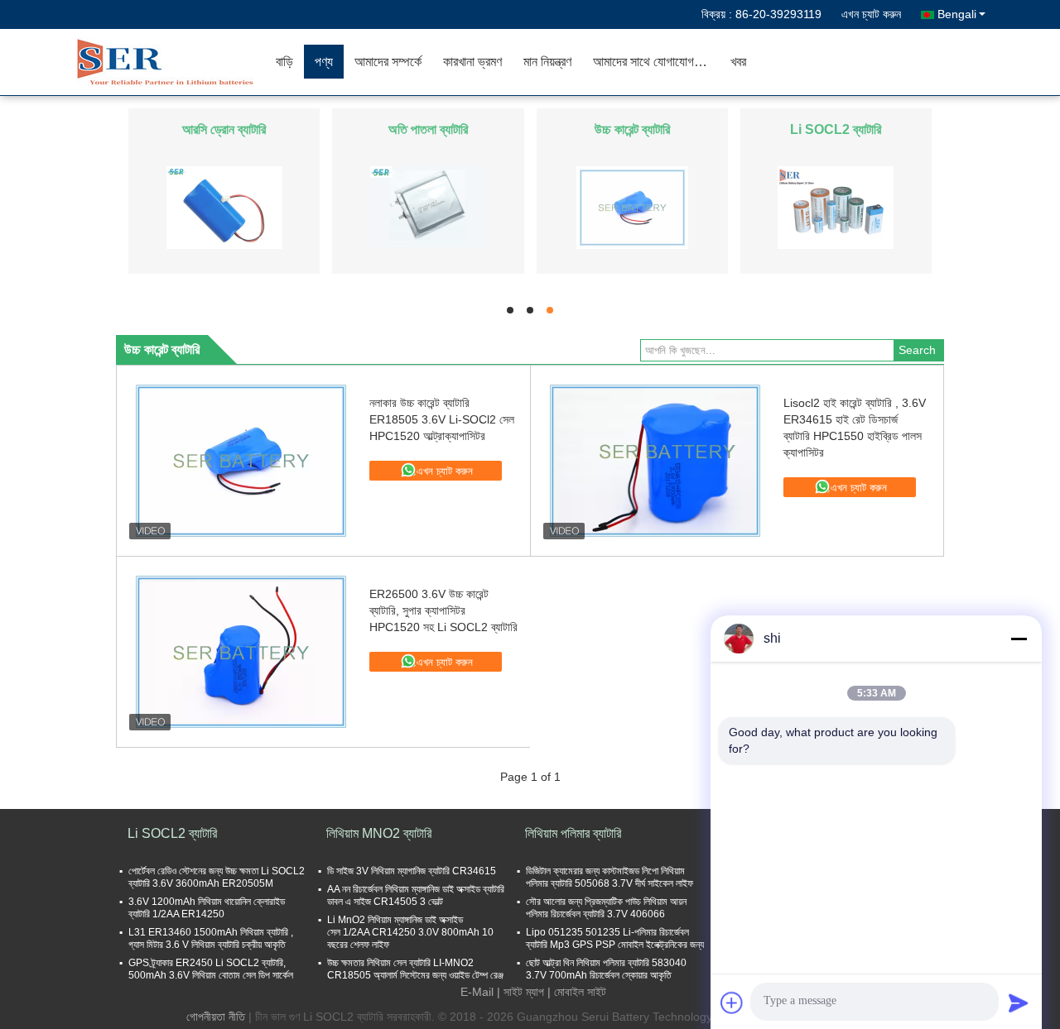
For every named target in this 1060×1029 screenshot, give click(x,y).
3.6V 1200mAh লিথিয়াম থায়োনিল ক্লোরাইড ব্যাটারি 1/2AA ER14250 (206, 908)
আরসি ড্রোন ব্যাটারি (224, 129)
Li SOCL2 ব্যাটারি (835, 129)
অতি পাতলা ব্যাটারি (428, 129)
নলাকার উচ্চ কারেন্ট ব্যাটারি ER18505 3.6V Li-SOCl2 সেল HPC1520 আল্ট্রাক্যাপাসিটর (441, 419)
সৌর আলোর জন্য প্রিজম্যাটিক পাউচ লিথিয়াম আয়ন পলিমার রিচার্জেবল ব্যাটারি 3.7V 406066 (606, 908)
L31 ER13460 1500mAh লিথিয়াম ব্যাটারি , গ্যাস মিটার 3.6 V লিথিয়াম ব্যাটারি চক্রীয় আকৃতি (210, 938)
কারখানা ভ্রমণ (472, 62)
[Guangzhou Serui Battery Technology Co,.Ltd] (170, 62)
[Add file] (732, 1002)
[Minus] (1019, 639)
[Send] (1018, 1002)
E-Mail (477, 991)
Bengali (956, 14)
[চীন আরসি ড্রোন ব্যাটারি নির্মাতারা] (224, 206)
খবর (738, 62)
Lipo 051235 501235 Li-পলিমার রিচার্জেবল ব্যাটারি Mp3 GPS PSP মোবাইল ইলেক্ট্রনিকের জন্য (615, 938)
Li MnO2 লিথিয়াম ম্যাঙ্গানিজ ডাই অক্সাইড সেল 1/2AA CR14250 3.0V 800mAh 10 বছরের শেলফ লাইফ (410, 932)
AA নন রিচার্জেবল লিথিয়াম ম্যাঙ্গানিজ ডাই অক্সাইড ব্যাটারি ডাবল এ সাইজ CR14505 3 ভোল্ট (415, 895)
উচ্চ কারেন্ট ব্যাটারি (632, 129)
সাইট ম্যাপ (524, 991)
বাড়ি (284, 62)
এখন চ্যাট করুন (871, 14)
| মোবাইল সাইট (576, 991)
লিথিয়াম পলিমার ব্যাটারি (573, 833)
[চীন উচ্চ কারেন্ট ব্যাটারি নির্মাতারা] (632, 206)
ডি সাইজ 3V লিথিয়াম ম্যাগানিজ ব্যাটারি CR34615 (411, 871)
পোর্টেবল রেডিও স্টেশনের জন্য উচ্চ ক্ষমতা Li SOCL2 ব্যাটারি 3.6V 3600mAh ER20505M (216, 877)
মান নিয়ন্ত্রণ (547, 62)
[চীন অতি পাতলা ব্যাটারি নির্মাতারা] (428, 206)
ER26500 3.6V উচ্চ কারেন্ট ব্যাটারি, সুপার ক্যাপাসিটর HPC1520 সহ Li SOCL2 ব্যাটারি (443, 610)
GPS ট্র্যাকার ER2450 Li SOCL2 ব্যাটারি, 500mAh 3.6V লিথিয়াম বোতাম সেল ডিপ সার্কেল (210, 969)
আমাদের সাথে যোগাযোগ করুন (655, 62)
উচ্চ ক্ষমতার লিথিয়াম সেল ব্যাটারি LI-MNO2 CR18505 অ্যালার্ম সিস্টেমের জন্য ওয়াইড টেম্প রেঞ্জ (415, 969)
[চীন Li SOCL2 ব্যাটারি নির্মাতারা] (836, 206)
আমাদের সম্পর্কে (388, 62)
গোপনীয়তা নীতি (215, 1016)
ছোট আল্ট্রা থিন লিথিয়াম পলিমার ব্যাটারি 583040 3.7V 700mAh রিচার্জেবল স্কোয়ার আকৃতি (606, 969)
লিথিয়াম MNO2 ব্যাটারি (378, 833)
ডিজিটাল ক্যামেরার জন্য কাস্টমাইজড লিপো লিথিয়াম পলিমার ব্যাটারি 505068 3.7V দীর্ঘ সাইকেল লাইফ (609, 877)
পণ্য (324, 62)
